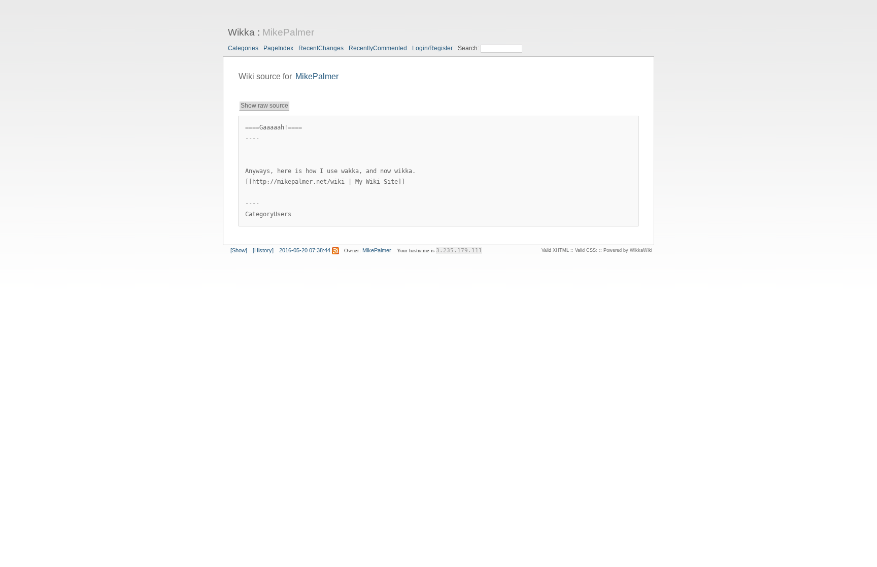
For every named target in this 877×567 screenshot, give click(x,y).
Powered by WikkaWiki (627, 250)
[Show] (238, 250)
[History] (263, 250)
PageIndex (278, 48)
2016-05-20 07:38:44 (304, 250)
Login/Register (432, 48)
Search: (469, 48)
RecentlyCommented (378, 48)
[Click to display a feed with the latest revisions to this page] (335, 250)
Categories (243, 48)
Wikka (241, 32)
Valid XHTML (555, 250)
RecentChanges (321, 48)
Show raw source (264, 105)
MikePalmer (288, 32)
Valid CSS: (586, 250)
